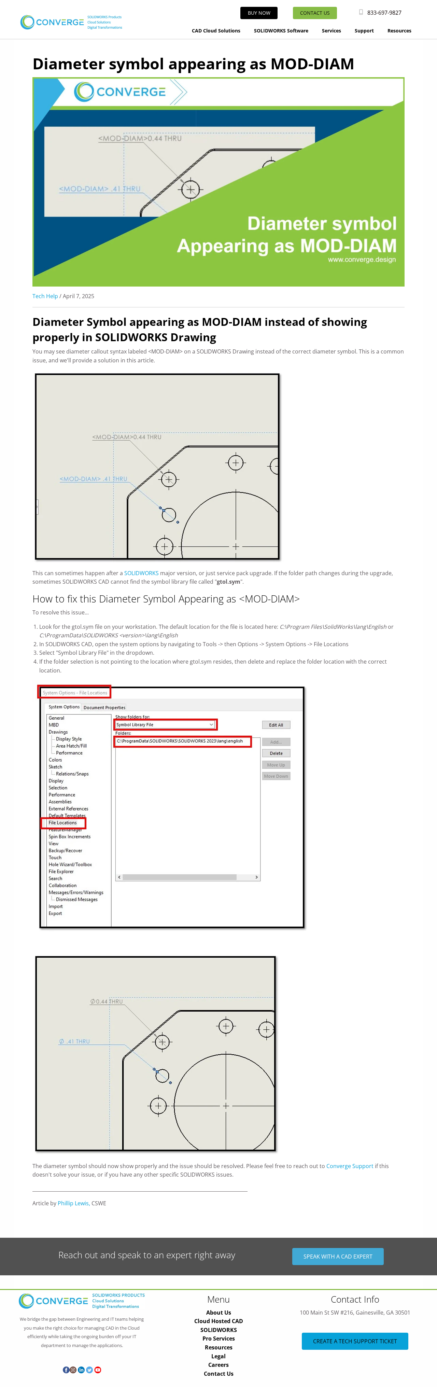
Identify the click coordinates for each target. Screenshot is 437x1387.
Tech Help (45, 296)
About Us (218, 1312)
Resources (399, 30)
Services (331, 30)
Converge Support (349, 1166)
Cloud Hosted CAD (218, 1321)
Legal (218, 1356)
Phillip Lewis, (74, 1203)
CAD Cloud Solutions (216, 30)
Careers (218, 1365)
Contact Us (219, 1373)
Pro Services (218, 1338)
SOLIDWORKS (141, 573)
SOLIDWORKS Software (281, 30)
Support (364, 30)
